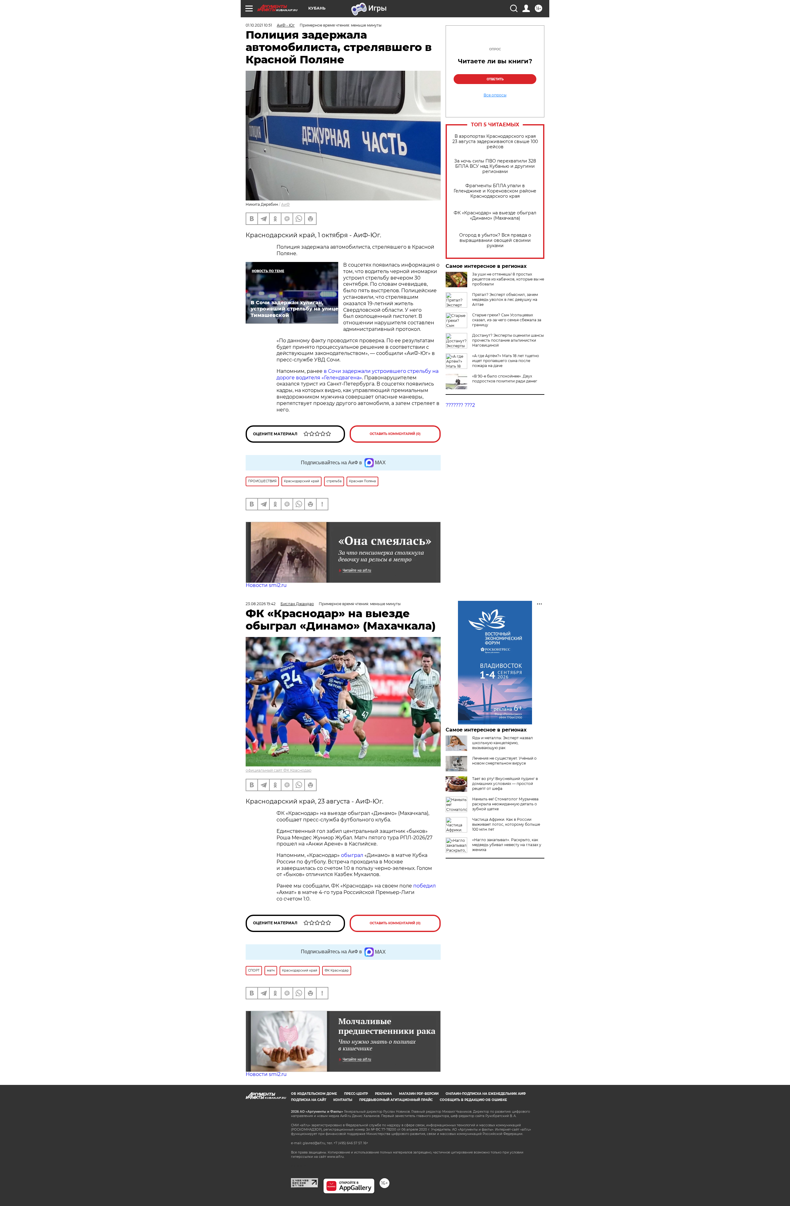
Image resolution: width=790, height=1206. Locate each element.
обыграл (351, 855)
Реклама (383, 1094)
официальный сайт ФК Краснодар (278, 770)
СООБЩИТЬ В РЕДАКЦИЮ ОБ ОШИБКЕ (473, 1100)
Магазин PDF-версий (419, 1094)
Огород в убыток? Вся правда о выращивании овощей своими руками (495, 240)
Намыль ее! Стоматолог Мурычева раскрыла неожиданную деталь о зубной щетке (505, 804)
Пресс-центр (356, 1094)
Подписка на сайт (308, 1100)
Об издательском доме (314, 1094)
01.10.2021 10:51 (259, 25)
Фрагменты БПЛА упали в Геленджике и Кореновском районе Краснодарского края (495, 191)
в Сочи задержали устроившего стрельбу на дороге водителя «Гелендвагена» (357, 374)
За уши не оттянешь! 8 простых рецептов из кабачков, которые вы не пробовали (508, 279)
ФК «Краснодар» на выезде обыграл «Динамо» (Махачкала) (495, 215)
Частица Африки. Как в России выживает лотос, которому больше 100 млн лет (506, 824)
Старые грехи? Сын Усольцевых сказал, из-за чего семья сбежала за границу (506, 320)
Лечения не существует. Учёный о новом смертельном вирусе (504, 760)
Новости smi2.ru (266, 585)
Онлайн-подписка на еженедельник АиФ (486, 1094)
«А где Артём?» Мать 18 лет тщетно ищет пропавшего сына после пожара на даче (505, 360)
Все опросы (495, 95)
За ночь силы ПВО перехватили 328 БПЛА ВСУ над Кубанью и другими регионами (495, 166)
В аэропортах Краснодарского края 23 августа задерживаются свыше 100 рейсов (495, 142)
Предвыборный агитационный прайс (396, 1100)
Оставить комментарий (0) (395, 434)
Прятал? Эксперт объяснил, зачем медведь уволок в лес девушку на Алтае (505, 299)
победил (424, 886)
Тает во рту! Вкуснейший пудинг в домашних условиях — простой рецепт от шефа (505, 783)
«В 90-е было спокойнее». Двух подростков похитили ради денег (504, 378)
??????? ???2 (460, 405)
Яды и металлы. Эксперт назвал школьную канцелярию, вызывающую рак (502, 743)
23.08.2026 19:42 (261, 603)
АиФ (285, 204)
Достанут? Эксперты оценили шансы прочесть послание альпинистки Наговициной (508, 340)
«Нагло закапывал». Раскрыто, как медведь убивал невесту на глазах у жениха (506, 844)
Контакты (342, 1100)
